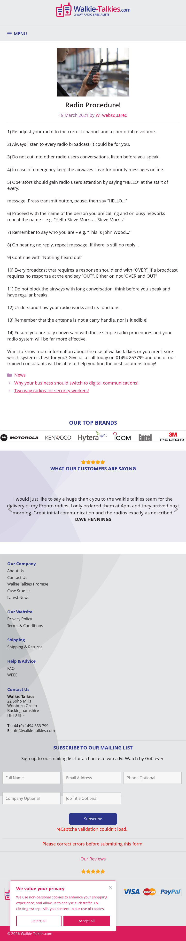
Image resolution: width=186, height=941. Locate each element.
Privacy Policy (19, 619)
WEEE (12, 675)
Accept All (87, 921)
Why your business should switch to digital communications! (76, 383)
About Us (15, 570)
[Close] (110, 887)
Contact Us (17, 577)
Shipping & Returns (25, 647)
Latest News (18, 597)
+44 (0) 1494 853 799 (30, 725)
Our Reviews (93, 859)
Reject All (38, 921)
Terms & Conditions (25, 625)
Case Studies (19, 590)
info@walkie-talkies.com (33, 730)
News (20, 375)
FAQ (11, 668)
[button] (10, 509)
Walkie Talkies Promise (27, 584)
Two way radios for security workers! (51, 390)
